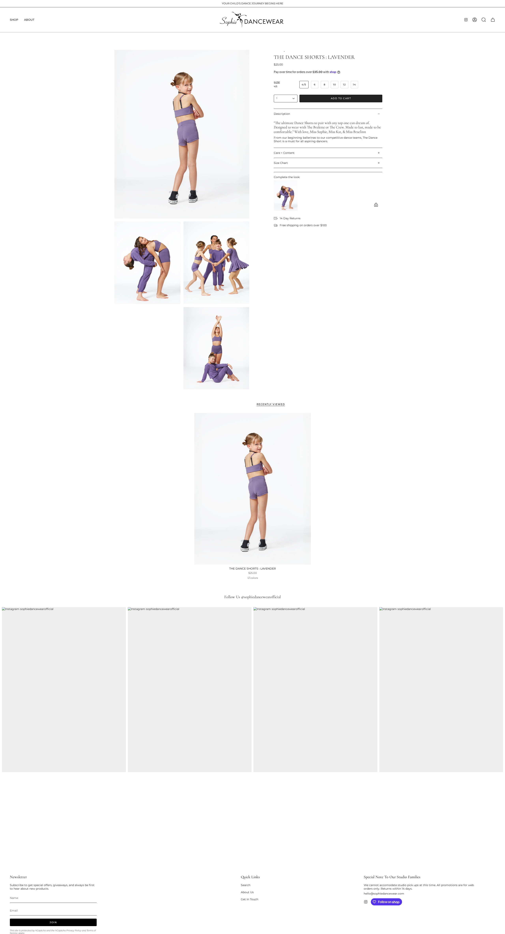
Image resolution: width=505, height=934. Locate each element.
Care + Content (284, 153)
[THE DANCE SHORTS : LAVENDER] (252, 488)
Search (245, 885)
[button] (14, 19)
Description (282, 114)
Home (278, 51)
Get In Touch (249, 899)
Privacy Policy (73, 930)
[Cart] (492, 19)
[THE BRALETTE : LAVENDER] (285, 195)
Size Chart (281, 163)
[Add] (376, 205)
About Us (247, 892)
